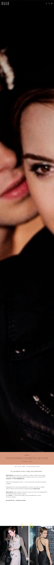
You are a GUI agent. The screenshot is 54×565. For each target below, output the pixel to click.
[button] (37, 526)
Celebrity (27, 455)
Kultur (19, 466)
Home (16, 466)
